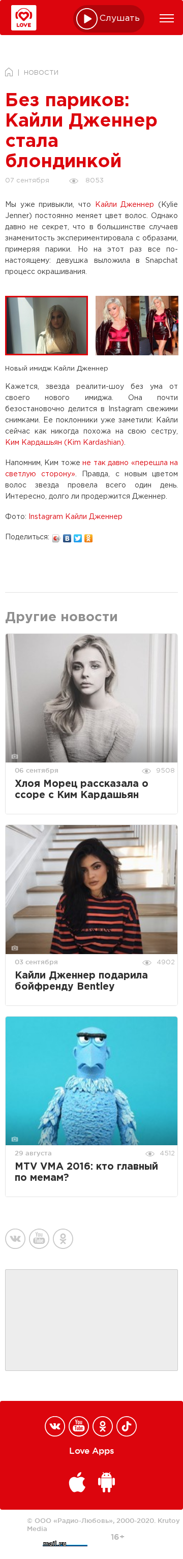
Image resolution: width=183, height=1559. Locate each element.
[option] (50, 325)
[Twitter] (78, 536)
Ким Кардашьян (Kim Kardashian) (64, 443)
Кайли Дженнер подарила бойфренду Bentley (81, 981)
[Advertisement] (91, 1320)
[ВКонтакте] (67, 536)
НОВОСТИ (41, 73)
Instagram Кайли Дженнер (75, 517)
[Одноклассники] (88, 536)
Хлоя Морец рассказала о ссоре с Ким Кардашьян (81, 790)
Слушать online (120, 18)
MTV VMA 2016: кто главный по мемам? (86, 1172)
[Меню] (167, 18)
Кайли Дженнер (125, 205)
